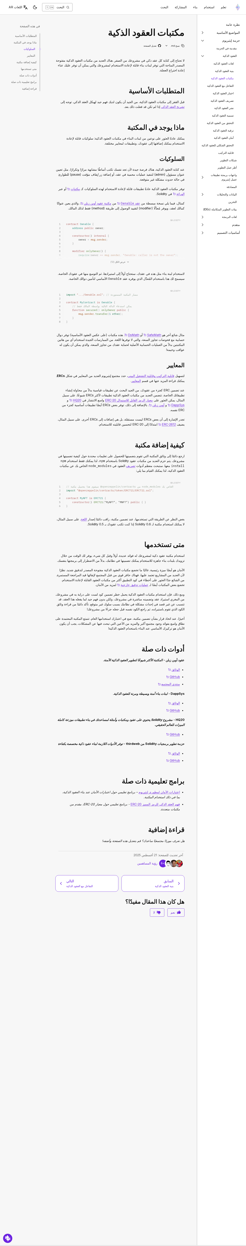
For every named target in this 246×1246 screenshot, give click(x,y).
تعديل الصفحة (152, 46)
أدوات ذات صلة (28, 75)
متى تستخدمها (29, 68)
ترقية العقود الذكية (223, 130)
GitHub (173, 677)
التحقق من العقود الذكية (220, 123)
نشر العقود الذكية (224, 108)
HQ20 (75, 400)
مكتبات (73, 189)
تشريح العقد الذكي (172, 107)
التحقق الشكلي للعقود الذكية (218, 145)
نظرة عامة (233, 24)
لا (154, 912)
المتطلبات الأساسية (26, 35)
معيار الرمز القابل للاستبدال (129, 400)
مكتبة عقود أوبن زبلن (96, 203)
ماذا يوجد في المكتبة (25, 42)
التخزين (232, 201)
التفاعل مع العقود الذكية (220, 85)
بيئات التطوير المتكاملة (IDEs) (220, 209)
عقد (128, 203)
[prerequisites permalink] (186, 91)
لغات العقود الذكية (224, 63)
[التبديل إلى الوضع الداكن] (35, 7)
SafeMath (152, 335)
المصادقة (232, 186)
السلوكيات (29, 48)
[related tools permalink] (186, 649)
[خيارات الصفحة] (166, 46)
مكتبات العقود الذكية (222, 78)
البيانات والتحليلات (227, 194)
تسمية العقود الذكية (223, 115)
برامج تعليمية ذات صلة (24, 81)
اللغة (84, 519)
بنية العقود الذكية (224, 70)
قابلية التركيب (226, 152)
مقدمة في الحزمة (226, 48)
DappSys (176, 405)
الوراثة (178, 194)
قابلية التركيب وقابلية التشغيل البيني (151, 376)
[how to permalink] (186, 445)
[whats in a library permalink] (186, 127)
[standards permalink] (186, 365)
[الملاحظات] (7, 1238)
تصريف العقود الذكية (222, 100)
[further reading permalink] (186, 829)
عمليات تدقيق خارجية (132, 585)
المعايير (136, 381)
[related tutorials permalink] (186, 781)
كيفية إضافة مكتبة (27, 62)
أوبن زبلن (156, 405)
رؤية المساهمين (147, 863)
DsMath (132, 335)
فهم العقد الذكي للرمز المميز (155, 804)
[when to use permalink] (186, 544)
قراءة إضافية (29, 88)
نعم (173, 912)
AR (15, 7)
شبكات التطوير (228, 160)
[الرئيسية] (238, 7)
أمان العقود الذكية (224, 137)
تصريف (130, 466)
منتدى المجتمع (169, 684)
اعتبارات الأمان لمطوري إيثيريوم (159, 792)
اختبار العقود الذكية (223, 93)
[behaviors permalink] (186, 159)
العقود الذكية (230, 55)
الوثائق (174, 670)
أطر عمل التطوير (227, 167)
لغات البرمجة (229, 216)
